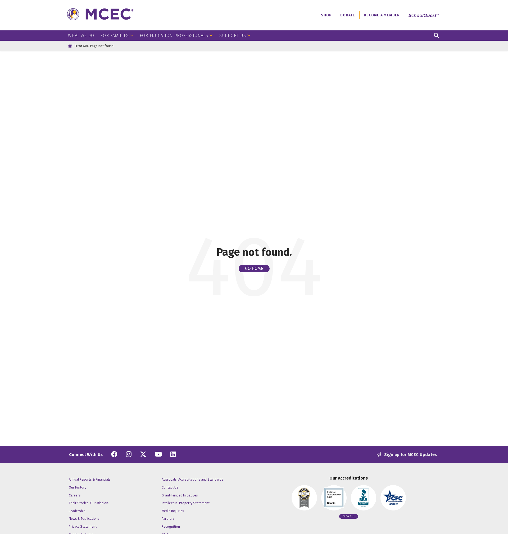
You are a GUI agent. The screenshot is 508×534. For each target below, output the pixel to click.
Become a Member (382, 15)
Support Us (232, 35)
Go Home (254, 268)
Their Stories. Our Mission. (89, 503)
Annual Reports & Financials (90, 479)
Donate (347, 15)
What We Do (81, 35)
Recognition (171, 526)
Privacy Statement (83, 526)
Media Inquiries (173, 511)
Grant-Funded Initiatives (180, 495)
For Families (115, 35)
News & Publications (84, 519)
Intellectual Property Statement (186, 503)
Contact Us (170, 487)
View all (348, 516)
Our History (77, 487)
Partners (168, 519)
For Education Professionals (174, 35)
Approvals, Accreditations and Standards (192, 479)
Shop (326, 15)
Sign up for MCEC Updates (410, 454)
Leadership (77, 511)
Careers (75, 495)
